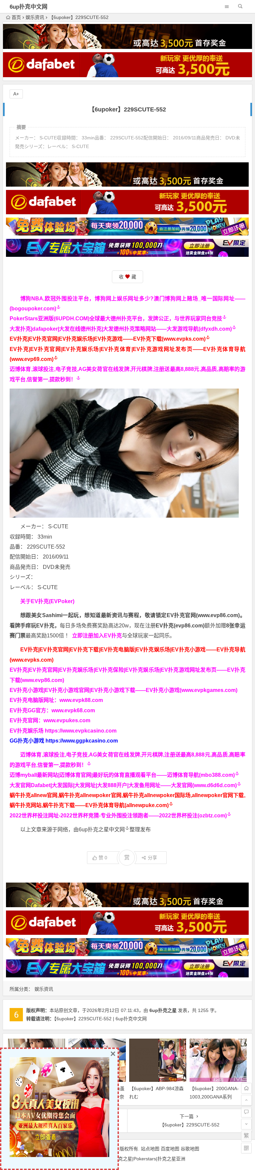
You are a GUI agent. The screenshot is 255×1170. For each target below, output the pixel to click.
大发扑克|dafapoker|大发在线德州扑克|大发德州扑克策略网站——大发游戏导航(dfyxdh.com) (121, 329)
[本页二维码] (246, 1148)
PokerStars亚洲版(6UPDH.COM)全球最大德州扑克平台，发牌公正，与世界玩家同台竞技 (116, 318)
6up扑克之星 (163, 1010)
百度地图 (170, 1148)
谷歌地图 (190, 1148)
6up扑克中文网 (28, 7)
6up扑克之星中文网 (102, 829)
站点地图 (150, 1148)
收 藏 (127, 276)
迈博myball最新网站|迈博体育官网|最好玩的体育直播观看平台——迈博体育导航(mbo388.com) (122, 775)
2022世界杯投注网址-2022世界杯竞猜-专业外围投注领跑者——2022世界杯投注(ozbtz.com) (118, 815)
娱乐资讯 (35, 17)
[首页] (246, 1088)
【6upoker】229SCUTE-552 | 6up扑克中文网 (100, 1018)
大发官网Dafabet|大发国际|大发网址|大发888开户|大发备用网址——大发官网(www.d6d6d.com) (123, 785)
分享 (152, 857)
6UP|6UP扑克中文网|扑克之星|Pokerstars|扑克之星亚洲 (127, 1158)
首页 (16, 17)
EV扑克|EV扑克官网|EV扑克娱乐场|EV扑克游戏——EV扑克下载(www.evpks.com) (108, 339)
